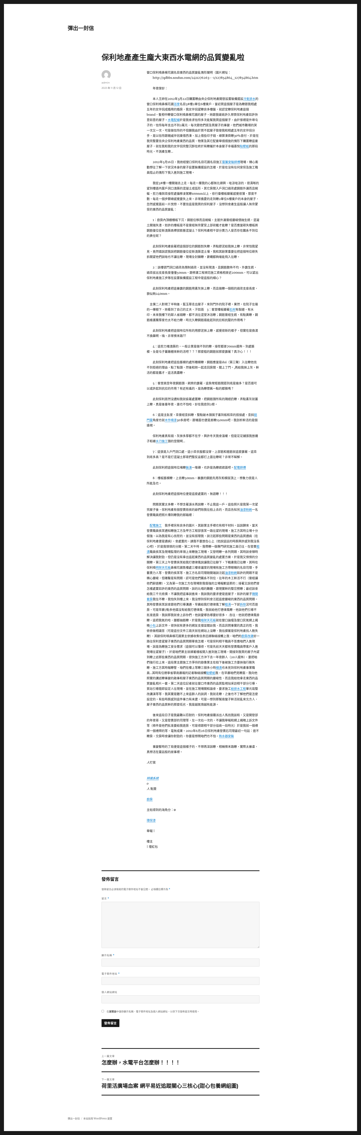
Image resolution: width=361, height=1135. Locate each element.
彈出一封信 (81, 28)
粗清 (228, 604)
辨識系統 (153, 778)
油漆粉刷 (246, 509)
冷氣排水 (249, 99)
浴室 (177, 104)
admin (106, 82)
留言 (105, 898)
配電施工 (156, 525)
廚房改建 (247, 636)
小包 (153, 625)
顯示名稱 (108, 955)
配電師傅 (240, 467)
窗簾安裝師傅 (231, 162)
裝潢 (189, 467)
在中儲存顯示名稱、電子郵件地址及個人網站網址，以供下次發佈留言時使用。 (153, 1011)
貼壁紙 (244, 146)
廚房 (150, 799)
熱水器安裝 (226, 736)
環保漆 (151, 820)
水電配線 (174, 120)
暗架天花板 (208, 620)
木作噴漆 (171, 420)
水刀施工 (162, 441)
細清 (219, 667)
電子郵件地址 (111, 973)
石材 (233, 309)
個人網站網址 (109, 992)
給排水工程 (238, 689)
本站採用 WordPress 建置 (97, 1118)
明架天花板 (163, 567)
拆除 (243, 604)
